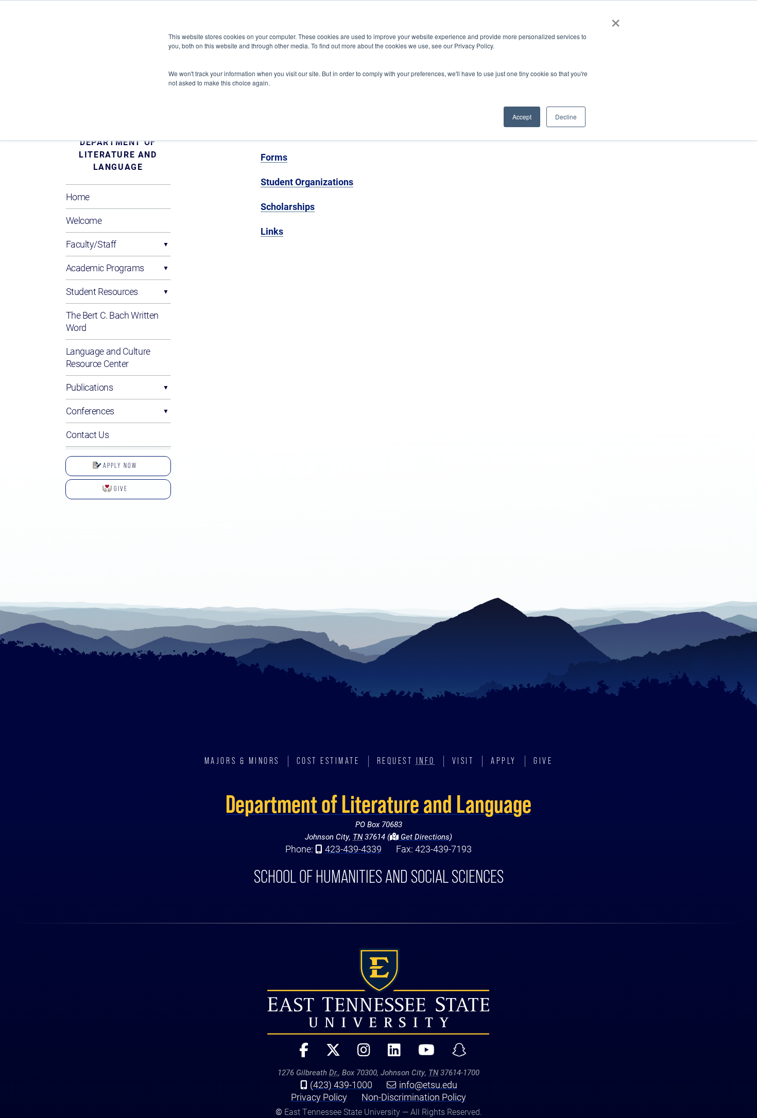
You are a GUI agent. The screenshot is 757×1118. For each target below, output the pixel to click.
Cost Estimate (328, 761)
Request (406, 761)
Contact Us (87, 434)
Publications (89, 387)
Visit (463, 761)
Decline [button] (566, 116)
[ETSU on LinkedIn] (390, 1054)
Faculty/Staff (91, 244)
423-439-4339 (353, 849)
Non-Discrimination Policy (414, 1097)
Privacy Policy (319, 1097)
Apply (504, 761)
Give (120, 488)
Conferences (90, 411)
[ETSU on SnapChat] (455, 1054)
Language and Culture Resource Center (108, 357)
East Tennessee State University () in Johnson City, (378, 991)
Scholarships (288, 206)
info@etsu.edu (428, 1084)
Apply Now (119, 465)
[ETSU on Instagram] (360, 1054)
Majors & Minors (242, 761)
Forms (274, 157)
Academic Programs (105, 267)
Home (78, 196)
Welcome (84, 220)
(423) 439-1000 (341, 1084)
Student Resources (102, 291)
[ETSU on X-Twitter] (329, 1054)
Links (272, 231)
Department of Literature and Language (118, 154)
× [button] (616, 19)
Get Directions (424, 836)
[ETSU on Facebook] (299, 1054)
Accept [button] (521, 116)
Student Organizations (307, 182)
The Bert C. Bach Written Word (112, 321)
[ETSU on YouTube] (422, 1054)
